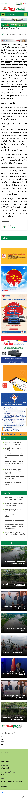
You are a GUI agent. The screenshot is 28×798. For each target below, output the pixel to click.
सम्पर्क (2, 742)
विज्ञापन (3, 744)
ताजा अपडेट (6, 493)
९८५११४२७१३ (4, 781)
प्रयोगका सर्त (4, 747)
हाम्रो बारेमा (3, 736)
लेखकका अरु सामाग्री (12, 227)
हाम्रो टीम (3, 739)
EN (3, 14)
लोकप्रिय (5, 438)
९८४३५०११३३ (4, 786)
